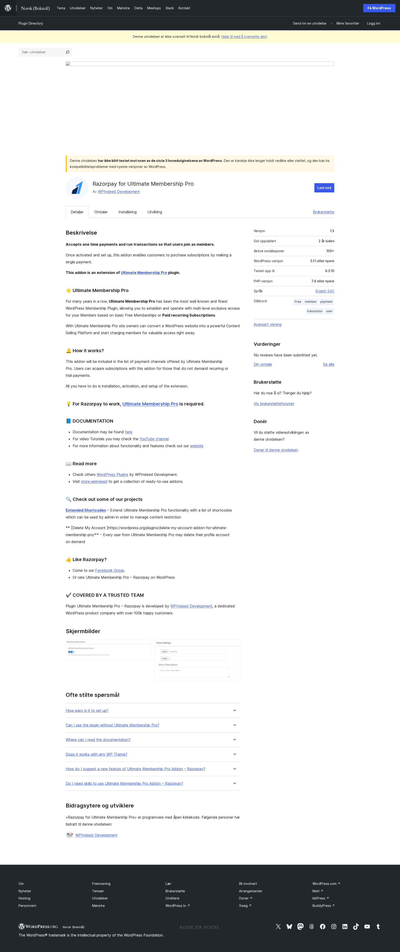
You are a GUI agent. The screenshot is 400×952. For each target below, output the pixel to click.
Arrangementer (250, 891)
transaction (314, 311)
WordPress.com (326, 884)
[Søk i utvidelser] (67, 52)
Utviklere (172, 898)
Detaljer (77, 212)
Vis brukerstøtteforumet (274, 403)
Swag (245, 906)
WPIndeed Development (119, 191)
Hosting (24, 898)
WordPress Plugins (112, 474)
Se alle (328, 364)
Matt (317, 891)
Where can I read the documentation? (98, 740)
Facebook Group (109, 570)
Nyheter (25, 891)
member (311, 301)
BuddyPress (323, 906)
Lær (168, 884)
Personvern (27, 906)
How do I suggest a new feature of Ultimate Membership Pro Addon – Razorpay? (135, 769)
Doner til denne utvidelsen (276, 450)
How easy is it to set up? (87, 710)
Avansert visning (267, 324)
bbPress (320, 898)
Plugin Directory (31, 23)
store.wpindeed (94, 481)
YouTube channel (154, 439)
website (196, 445)
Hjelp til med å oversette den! (244, 36)
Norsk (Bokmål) (73, 927)
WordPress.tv (178, 906)
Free (298, 301)
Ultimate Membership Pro (144, 272)
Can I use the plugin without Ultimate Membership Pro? (112, 725)
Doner (246, 898)
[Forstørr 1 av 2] (145, 645)
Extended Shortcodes (86, 510)
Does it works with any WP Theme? (96, 754)
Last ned (324, 188)
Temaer (98, 891)
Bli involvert (248, 884)
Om (21, 884)
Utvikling (154, 212)
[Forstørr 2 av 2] (234, 645)
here (128, 432)
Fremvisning (101, 884)
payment (326, 301)
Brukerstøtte (323, 212)
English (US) (325, 291)
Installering (128, 212)
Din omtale (263, 364)
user (329, 311)
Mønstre (98, 906)
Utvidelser (100, 898)
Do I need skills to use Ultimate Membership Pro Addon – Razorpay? (124, 783)
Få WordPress (379, 8)
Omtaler (101, 212)
